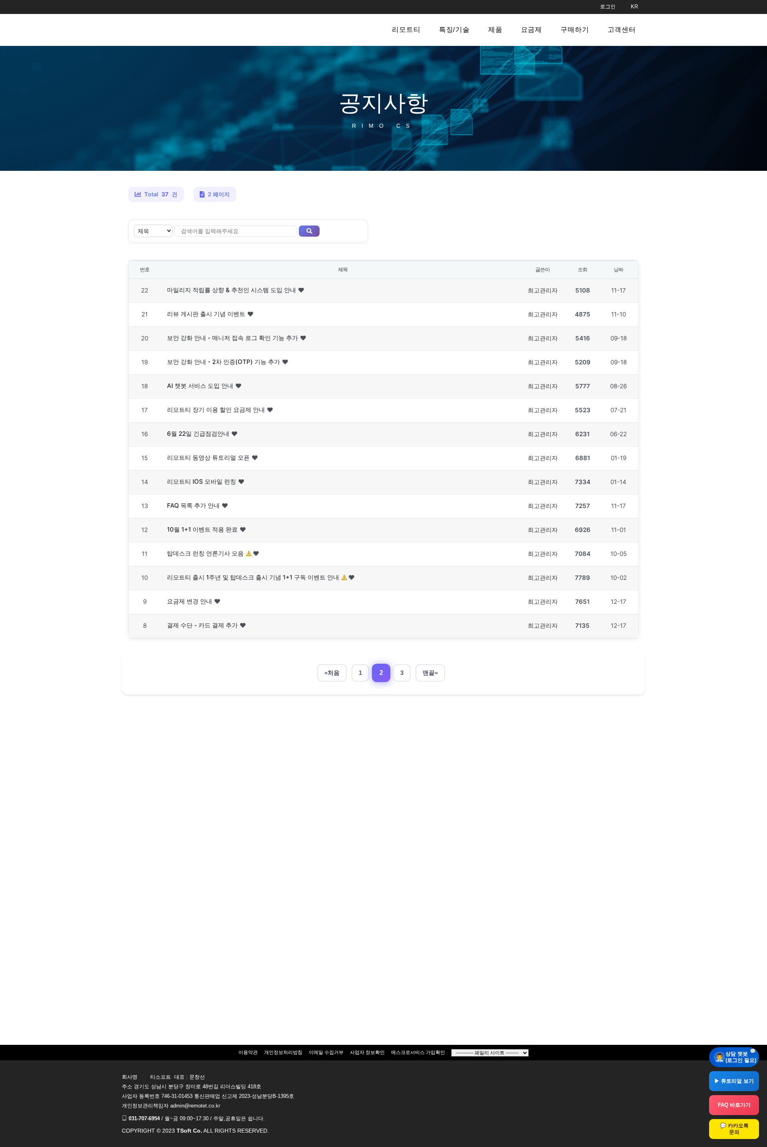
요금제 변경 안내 (189, 601)
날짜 (618, 269)
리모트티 (406, 30)
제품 (495, 30)
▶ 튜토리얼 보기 (734, 1081)
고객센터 (622, 30)
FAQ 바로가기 (734, 1105)
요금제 (531, 30)
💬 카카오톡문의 (734, 1129)
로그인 (608, 7)
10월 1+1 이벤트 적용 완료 (202, 529)
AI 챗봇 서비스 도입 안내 (200, 386)
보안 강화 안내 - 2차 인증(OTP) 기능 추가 (223, 362)
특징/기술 (454, 30)
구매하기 (574, 30)
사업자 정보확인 (367, 1052)
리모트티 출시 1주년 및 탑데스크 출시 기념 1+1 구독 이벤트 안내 (253, 577)
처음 (334, 672)
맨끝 (429, 672)
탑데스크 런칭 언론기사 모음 (205, 553)
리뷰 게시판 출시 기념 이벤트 (206, 314)
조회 (582, 269)
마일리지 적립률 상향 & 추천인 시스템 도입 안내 (231, 290)
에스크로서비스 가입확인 (418, 1052)
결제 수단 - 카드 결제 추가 (202, 625)
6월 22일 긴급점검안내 (198, 433)
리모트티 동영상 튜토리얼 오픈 (208, 457)
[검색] (309, 231)
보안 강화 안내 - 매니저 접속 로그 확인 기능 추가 (232, 338)
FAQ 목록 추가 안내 (193, 505)
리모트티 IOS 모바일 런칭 (201, 481)
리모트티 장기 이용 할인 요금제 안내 (216, 409)
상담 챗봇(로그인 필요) (740, 1057)
